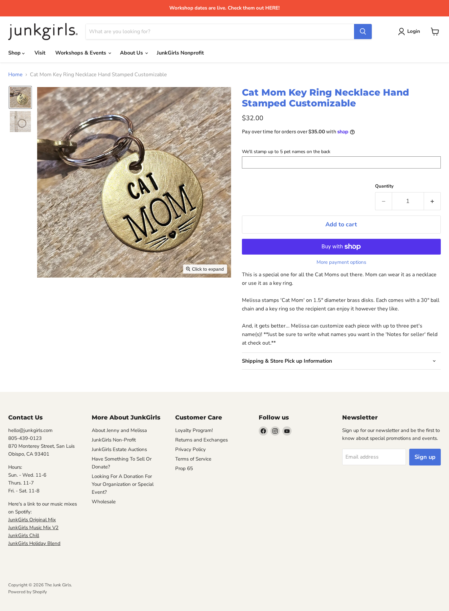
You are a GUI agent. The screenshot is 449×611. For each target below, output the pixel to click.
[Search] (363, 31)
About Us (132, 53)
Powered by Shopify (27, 592)
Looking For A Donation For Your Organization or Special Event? (123, 484)
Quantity (384, 186)
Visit (40, 53)
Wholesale (104, 501)
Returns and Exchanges (201, 440)
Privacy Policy (190, 449)
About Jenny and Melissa (119, 430)
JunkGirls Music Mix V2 (33, 527)
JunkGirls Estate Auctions (119, 449)
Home (15, 75)
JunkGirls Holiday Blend (34, 543)
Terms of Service (193, 459)
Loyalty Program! (194, 430)
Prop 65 (184, 468)
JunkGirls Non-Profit (114, 440)
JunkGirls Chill (23, 535)
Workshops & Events (81, 53)
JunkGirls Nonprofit (180, 53)
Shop (15, 53)
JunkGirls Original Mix (32, 519)
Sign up (425, 457)
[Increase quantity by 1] (432, 201)
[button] (20, 97)
